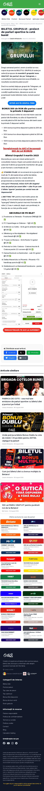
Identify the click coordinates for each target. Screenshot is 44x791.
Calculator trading (9, 733)
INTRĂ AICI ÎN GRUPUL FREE (22, 103)
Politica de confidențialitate (12, 717)
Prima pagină (5, 23)
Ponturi (14, 19)
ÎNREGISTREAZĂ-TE (11, 604)
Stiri (17, 23)
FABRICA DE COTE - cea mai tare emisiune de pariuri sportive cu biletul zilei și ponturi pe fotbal (22, 402)
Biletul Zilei (6, 19)
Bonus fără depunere (10, 697)
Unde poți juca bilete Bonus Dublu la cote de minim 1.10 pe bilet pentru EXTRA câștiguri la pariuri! (22, 438)
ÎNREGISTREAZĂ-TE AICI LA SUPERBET (22, 330)
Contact (6, 726)
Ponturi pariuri (8, 687)
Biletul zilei (6, 684)
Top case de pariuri (9, 690)
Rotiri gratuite (8, 704)
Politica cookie (8, 723)
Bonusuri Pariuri (25, 19)
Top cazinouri (7, 694)
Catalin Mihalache (16, 38)
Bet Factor (5, 511)
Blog (12, 23)
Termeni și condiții (9, 720)
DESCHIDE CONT (11, 534)
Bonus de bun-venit (10, 700)
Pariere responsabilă (10, 713)
